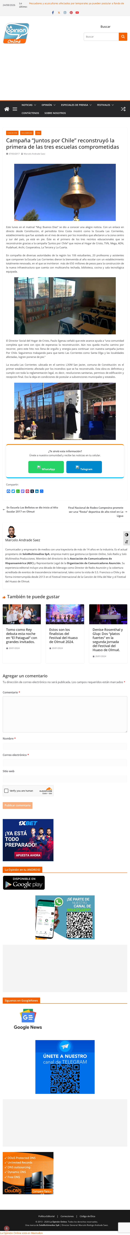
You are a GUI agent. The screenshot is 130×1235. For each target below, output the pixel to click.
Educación (12, 133)
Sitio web (8, 771)
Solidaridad (26, 133)
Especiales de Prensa (74, 104)
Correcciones (67, 1216)
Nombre (9, 738)
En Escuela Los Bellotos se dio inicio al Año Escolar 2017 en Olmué (32, 509)
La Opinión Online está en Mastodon (21, 1233)
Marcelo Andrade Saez (34, 153)
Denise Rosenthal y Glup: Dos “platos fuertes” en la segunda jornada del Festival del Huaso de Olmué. (108, 639)
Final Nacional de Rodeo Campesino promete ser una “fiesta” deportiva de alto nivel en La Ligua (95, 511)
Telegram (86, 469)
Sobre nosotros (55, 113)
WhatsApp (48, 469)
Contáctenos (30, 113)
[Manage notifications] (6, 1228)
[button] (34, 105)
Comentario (11, 692)
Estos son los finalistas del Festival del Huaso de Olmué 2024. (63, 635)
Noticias (27, 104)
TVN (38, 133)
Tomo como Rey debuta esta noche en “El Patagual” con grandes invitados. (21, 635)
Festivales (103, 104)
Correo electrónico (16, 755)
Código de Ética (87, 1216)
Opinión (47, 104)
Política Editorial (46, 1216)
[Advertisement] (65, 75)
